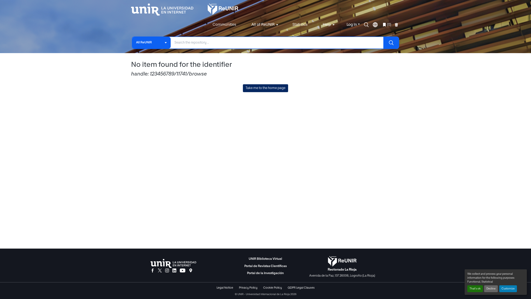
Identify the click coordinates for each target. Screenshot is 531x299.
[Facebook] (153, 271)
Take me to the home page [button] (265, 88)
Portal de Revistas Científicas (265, 266)
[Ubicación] (191, 271)
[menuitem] (264, 25)
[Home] (164, 10)
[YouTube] (182, 271)
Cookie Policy (272, 287)
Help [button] (327, 25)
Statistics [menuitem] (299, 25)
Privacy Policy (248, 287)
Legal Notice (225, 287)
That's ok (475, 288)
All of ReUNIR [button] (263, 25)
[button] (366, 24)
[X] (160, 271)
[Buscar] (391, 43)
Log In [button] (352, 25)
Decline (491, 288)
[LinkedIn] (174, 271)
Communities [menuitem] (224, 25)
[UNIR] (173, 263)
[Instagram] (167, 271)
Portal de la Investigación (265, 273)
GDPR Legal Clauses (301, 287)
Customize (508, 288)
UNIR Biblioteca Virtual (265, 258)
